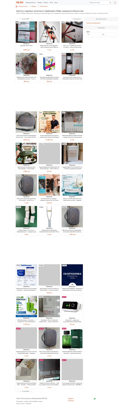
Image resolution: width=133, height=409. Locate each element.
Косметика (43, 6)
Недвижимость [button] (31, 2)
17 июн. (41, 265)
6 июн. (41, 297)
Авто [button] (51, 2)
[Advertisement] (49, 97)
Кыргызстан (23, 6)
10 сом (49, 171)
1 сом (72, 50)
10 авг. (41, 54)
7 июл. (41, 175)
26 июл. (64, 144)
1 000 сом (26, 140)
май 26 (64, 297)
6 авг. (40, 112)
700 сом (49, 203)
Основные (101, 28)
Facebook (71, 400)
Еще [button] (55, 2)
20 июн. (64, 207)
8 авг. (18, 112)
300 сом (49, 292)
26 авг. (41, 22)
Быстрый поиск (101, 19)
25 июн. (19, 207)
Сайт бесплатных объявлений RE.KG (31, 398)
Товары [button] (39, 2)
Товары (33, 6)
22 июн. (41, 207)
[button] (115, 2)
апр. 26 (41, 360)
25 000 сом (49, 140)
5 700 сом (26, 324)
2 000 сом (26, 50)
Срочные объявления (93, 23)
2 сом (49, 234)
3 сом (26, 234)
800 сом (26, 81)
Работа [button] (46, 2)
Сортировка (77, 19)
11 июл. (19, 175)
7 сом (49, 50)
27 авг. (18, 22)
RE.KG (19, 2)
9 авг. (63, 54)
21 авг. (18, 54)
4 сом (72, 140)
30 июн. (64, 175)
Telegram (70, 398)
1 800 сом (26, 171)
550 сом (49, 81)
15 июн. (64, 265)
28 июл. (41, 144)
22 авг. (64, 22)
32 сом (72, 324)
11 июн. (19, 297)
